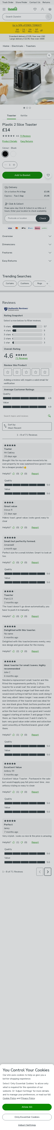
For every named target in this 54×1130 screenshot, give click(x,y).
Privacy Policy (28, 1098)
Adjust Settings (27, 1125)
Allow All (27, 1107)
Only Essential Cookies (27, 1117)
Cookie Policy (9, 1098)
